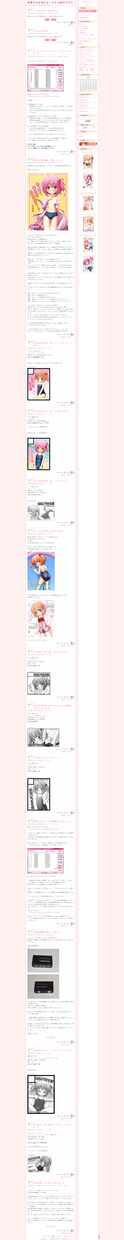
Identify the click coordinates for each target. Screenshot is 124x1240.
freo (80, 36)
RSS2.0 (81, 136)
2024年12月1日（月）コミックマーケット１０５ (88, 104)
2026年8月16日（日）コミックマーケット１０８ (88, 98)
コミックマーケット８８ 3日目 (36, 353)
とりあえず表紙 (40, 31)
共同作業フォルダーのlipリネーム (49, 1183)
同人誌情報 (55, 13)
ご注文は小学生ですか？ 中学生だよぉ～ (88, 236)
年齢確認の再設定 (84, 17)
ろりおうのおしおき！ (88, 173)
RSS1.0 (81, 134)
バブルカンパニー (32, 1150)
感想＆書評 (83, 32)
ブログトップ (88, 2)
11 (60, 1236)
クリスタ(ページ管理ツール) (51, 56)
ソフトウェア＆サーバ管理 (86, 34)
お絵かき (82, 30)
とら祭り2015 (31, 419)
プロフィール (82, 13)
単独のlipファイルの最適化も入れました (52, 821)
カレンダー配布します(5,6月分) (48, 531)
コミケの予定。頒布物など (45, 11)
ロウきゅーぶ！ (59, 162)
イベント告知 (48, 348)
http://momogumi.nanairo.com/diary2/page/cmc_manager (44, 96)
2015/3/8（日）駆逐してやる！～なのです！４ (52, 1126)
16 (71, 1236)
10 (58, 1236)
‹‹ (41, 1236)
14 (67, 1236)
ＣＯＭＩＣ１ (31, 765)
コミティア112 (31, 659)
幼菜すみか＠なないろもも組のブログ (50, 2)
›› (73, 1236)
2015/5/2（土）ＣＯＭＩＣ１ (47, 757)
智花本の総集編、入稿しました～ (48, 160)
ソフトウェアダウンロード (86, 15)
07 (82, 77)
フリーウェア (30, 58)
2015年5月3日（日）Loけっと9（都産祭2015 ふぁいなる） (52, 707)
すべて (82, 24)
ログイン (89, 5)
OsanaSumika (70, 1238)
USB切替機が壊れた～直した (46, 932)
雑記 (81, 43)
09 (94, 77)
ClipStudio (65, 56)
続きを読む (50, 1037)
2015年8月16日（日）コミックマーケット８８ (53, 344)
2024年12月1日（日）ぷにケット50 (88, 109)
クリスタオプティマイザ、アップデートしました (53, 52)
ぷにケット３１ (32, 488)
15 (69, 1236)
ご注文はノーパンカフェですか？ (88, 153)
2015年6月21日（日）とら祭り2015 (50, 411)
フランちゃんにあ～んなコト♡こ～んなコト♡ (88, 215)
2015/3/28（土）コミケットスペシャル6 (52, 1050)
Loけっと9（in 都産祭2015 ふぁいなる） (38, 715)
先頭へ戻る (99, 1237)
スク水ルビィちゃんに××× (88, 256)
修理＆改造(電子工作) (50, 934)
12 (62, 1236)
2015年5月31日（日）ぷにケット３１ (51, 481)
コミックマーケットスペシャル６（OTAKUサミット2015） (43, 1058)
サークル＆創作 (48, 13)
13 (64, 1236)
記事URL (72, 24)
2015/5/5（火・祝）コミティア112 (50, 652)
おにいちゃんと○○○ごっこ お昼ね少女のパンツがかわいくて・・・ (88, 194)
